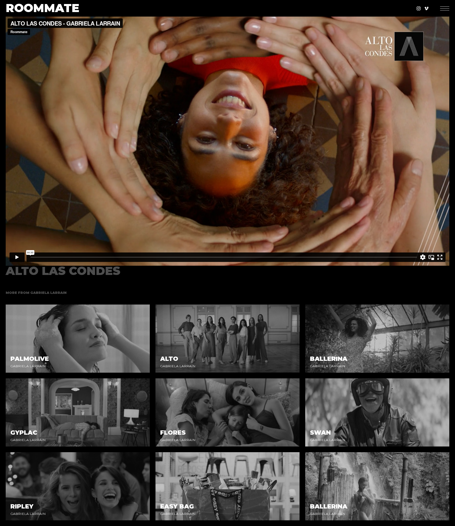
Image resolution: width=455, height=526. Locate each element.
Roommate (42, 8)
